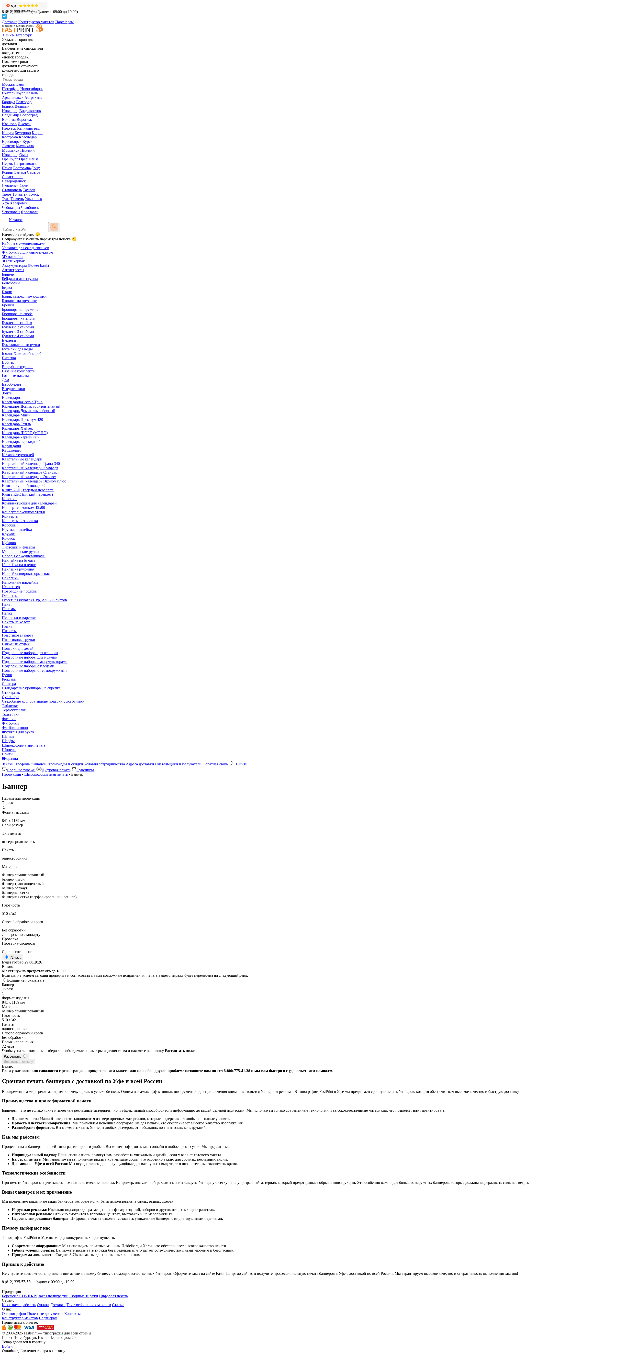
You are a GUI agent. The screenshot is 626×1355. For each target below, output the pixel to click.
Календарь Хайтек (17, 428)
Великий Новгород (16, 108)
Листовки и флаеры (18, 547)
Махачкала (25, 146)
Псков (7, 168)
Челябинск (30, 207)
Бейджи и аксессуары (20, 279)
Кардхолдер (12, 450)
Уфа (5, 203)
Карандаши (11, 446)
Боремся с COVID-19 (19, 1296)
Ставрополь (12, 190)
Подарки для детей (18, 648)
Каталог (15, 220)
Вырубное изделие (17, 367)
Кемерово (23, 133)
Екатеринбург (13, 93)
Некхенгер (11, 587)
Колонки (9, 499)
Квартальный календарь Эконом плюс (34, 481)
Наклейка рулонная (18, 569)
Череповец (11, 212)
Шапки (8, 736)
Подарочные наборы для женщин (30, 653)
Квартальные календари (22, 459)
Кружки (8, 534)
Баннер (8, 274)
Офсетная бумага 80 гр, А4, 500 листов (34, 600)
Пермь (7, 163)
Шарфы (8, 741)
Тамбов (29, 190)
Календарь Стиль (16, 424)
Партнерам (64, 22)
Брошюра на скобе (17, 314)
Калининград (28, 128)
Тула (6, 199)
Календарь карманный (21, 437)
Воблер (8, 362)
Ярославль (29, 212)
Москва (8, 84)
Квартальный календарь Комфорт (30, 468)
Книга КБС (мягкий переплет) (27, 494)
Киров (37, 133)
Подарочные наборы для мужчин (29, 657)
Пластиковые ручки (18, 640)
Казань (32, 93)
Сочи (24, 185)
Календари (11, 397)
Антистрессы (13, 270)
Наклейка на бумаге (18, 560)
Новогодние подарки (19, 591)
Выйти (241, 764)
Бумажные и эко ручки (21, 345)
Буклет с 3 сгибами (18, 331)
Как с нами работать (19, 1305)
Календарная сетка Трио (22, 402)
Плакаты (9, 631)
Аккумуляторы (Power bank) (25, 265)
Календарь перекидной (21, 441)
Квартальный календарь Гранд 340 (31, 463)
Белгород (24, 102)
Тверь (6, 194)
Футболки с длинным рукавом (27, 252)
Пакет (7, 604)
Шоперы (9, 750)
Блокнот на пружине (19, 301)
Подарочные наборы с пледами (28, 666)
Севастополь (12, 177)
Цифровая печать (56, 770)
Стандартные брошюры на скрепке (31, 688)
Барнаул (8, 102)
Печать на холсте (16, 622)
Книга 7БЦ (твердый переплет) (28, 490)
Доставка (9, 22)
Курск (27, 141)
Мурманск (10, 150)
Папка (7, 613)
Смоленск (10, 185)
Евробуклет (11, 384)
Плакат (8, 626)
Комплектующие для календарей (29, 503)
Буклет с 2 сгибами (18, 327)
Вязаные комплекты (18, 371)
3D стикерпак (13, 261)
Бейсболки (11, 283)
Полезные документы (45, 1313)
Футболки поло (15, 728)
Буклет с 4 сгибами (18, 336)
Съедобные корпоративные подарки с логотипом (43, 701)
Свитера (9, 684)
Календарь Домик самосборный (28, 411)
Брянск (8, 106)
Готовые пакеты (15, 375)
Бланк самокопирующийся (24, 296)
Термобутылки (14, 710)
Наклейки (10, 578)
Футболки (10, 723)
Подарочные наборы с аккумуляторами (34, 662)
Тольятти (20, 194)
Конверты (10, 516)
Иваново (9, 124)
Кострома (10, 137)
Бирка (7, 287)
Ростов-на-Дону (26, 168)
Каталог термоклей (18, 455)
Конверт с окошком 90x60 (23, 512)
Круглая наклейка (17, 529)
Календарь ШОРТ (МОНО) (25, 433)
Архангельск (12, 97)
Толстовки (11, 714)
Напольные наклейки (20, 582)
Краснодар (28, 137)
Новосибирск (31, 89)
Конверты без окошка (20, 521)
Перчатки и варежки (19, 618)
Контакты (72, 1313)
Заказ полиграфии (53, 1296)
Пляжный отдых (16, 644)
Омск (23, 155)
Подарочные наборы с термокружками (34, 670)
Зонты (7, 393)
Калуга (8, 133)
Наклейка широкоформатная (26, 573)
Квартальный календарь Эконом (29, 477)
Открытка (10, 596)
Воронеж (24, 119)
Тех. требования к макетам (89, 1305)
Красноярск (12, 141)
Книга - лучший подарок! (23, 485)
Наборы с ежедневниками (23, 243)
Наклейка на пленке (19, 565)
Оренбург (10, 159)
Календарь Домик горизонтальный (31, 406)
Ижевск (24, 124)
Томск (34, 194)
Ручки (7, 675)
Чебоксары (11, 207)
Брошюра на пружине (20, 309)
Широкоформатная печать (23, 745)
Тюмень (17, 199)
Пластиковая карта (17, 635)
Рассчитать (13, 1056)
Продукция (11, 774)
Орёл (23, 159)
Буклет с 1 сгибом (17, 323)
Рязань (7, 172)
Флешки (9, 719)
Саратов (34, 172)
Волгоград (29, 115)
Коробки (9, 525)
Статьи (118, 1305)
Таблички (10, 706)
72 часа (15, 957)
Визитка (9, 358)
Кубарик (9, 543)
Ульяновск (33, 199)
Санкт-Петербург (14, 86)
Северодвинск (14, 181)
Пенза (34, 159)
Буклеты (9, 340)
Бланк (7, 292)
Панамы (9, 609)
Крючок (8, 538)
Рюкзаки (9, 679)
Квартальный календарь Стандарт (30, 472)
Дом (5, 380)
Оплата (43, 1305)
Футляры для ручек (18, 732)
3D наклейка (12, 257)
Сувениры (10, 697)
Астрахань (33, 97)
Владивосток (30, 111)
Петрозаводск (25, 163)
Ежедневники (13, 389)
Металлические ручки (20, 551)
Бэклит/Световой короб (21, 353)
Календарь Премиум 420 (22, 419)
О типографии (14, 1313)
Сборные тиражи (21, 770)
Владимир (10, 115)
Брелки (8, 305)
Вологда (9, 119)
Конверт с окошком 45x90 (23, 507)
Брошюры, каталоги (18, 318)
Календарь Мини (16, 415)
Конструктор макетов (36, 22)
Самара (20, 172)
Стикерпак (11, 692)
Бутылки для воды (17, 349)
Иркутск (9, 128)
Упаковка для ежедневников (25, 248)
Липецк (8, 146)
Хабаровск (19, 203)
